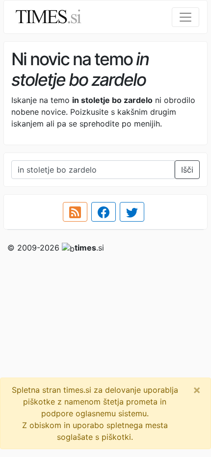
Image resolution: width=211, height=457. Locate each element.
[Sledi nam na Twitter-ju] (132, 212)
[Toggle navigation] (185, 17)
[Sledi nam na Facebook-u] (103, 212)
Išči (187, 170)
